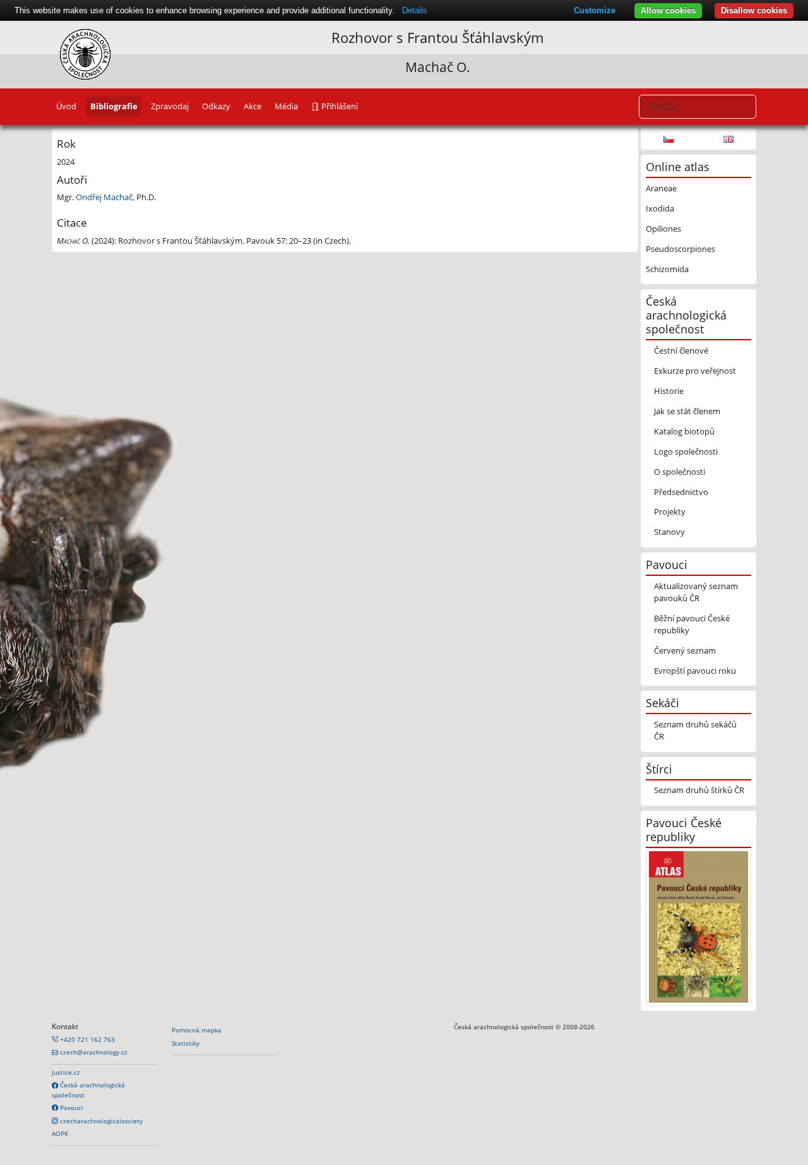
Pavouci (70, 1107)
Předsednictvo (681, 492)
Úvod (66, 106)
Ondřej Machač (104, 197)
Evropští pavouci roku (695, 670)
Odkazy (216, 106)
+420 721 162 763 (86, 1039)
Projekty (670, 511)
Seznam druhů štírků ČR (699, 790)
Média (286, 106)
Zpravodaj (170, 106)
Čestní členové (681, 350)
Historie (669, 391)
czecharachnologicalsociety (100, 1120)
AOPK (60, 1133)
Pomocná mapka (197, 1029)
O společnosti (679, 471)
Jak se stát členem (687, 411)
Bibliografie (114, 106)
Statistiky (185, 1043)
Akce (252, 106)
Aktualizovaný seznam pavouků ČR (696, 592)
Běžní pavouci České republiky (692, 624)
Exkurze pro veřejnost (695, 370)
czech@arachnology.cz (93, 1052)
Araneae (661, 188)
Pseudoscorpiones (680, 248)
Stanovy (669, 531)
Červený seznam (685, 650)
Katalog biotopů (684, 431)
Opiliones (663, 228)
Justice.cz (66, 1072)
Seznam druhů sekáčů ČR (695, 730)
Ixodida (660, 208)
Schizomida (667, 269)
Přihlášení (338, 106)
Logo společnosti (686, 451)
